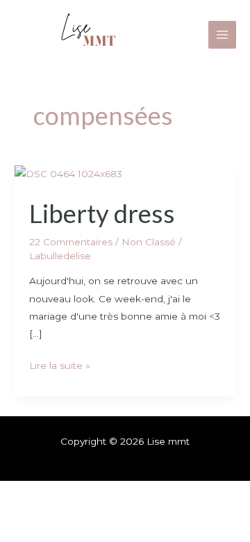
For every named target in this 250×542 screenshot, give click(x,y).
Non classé (149, 241)
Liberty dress (102, 213)
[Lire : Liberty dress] (68, 173)
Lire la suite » (59, 364)
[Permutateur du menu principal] (222, 35)
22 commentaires (70, 241)
